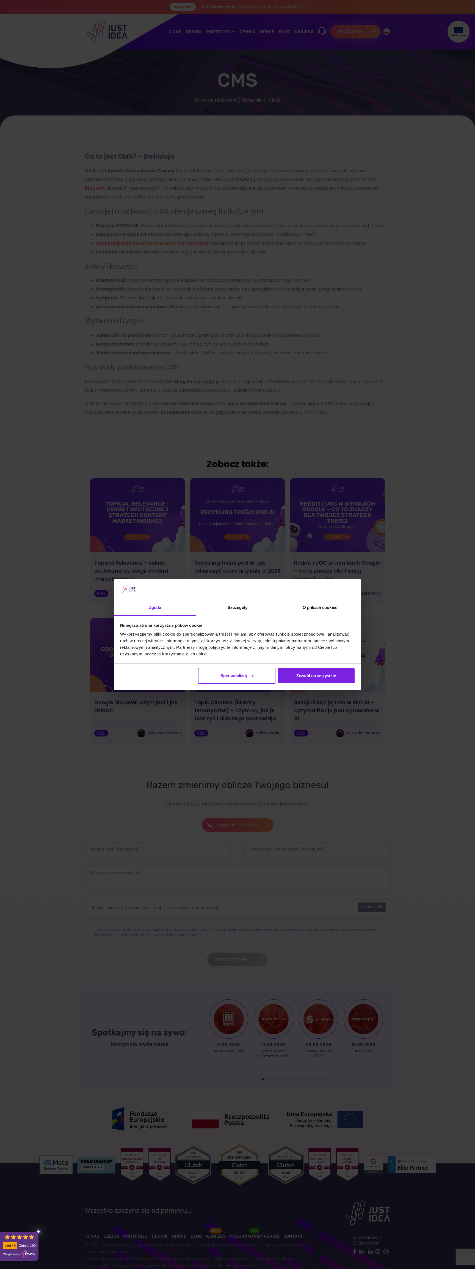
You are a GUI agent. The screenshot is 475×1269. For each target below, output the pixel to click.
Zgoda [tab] (155, 607)
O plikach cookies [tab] (320, 607)
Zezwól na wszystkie (316, 675)
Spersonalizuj (233, 675)
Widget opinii (11, 1254)
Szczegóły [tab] (238, 607)
